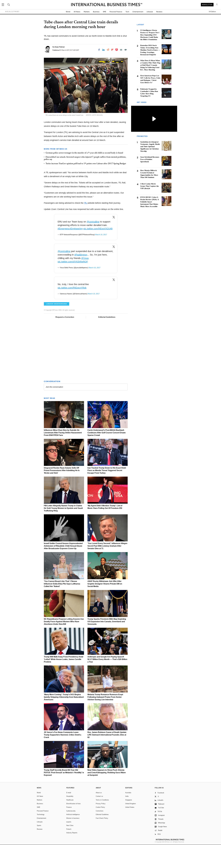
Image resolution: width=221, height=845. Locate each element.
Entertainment (138, 12)
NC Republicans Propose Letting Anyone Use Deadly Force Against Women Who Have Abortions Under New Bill (64, 621)
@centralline (93, 221)
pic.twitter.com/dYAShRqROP (73, 261)
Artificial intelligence (73, 814)
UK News (77, 12)
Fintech (68, 829)
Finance (69, 807)
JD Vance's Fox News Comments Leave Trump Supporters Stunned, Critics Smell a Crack (62, 734)
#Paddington (80, 254)
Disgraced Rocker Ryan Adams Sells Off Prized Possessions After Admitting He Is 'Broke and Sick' (62, 470)
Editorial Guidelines (106, 317)
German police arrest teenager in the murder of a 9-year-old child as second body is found (84, 153)
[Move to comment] (126, 50)
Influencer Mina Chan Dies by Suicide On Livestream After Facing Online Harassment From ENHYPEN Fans (63, 432)
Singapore (128, 800)
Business (96, 12)
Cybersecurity (71, 811)
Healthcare (69, 800)
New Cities (69, 825)
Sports (39, 825)
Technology (40, 814)
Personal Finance (116, 12)
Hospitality (69, 796)
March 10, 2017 (101, 235)
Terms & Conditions (102, 800)
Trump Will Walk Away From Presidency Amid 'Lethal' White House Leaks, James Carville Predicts (63, 659)
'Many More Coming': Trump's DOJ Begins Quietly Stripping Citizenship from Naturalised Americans (64, 697)
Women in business (72, 818)
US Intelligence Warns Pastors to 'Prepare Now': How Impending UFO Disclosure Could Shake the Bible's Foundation (150, 34)
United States (129, 807)
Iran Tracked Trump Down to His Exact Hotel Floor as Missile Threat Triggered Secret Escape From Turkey (106, 470)
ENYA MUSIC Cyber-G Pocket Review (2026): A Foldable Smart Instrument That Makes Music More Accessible (149, 201)
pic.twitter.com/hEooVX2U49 (97, 228)
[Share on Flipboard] (112, 50)
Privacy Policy (100, 803)
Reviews (159, 12)
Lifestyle (150, 12)
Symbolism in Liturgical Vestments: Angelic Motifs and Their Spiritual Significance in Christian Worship (150, 146)
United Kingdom (130, 803)
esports (68, 822)
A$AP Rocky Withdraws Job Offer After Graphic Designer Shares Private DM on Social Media (104, 583)
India (126, 796)
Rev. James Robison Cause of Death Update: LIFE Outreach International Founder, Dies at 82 (107, 734)
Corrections (99, 811)
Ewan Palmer (60, 47)
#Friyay (85, 258)
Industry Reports (71, 833)
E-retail (68, 793)
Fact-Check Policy (102, 818)
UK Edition (212, 12)
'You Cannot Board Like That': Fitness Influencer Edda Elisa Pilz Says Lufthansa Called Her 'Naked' (62, 583)
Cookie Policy (100, 807)
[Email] (121, 50)
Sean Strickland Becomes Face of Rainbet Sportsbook (149, 159)
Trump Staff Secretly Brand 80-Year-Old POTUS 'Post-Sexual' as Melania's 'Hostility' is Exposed (64, 772)
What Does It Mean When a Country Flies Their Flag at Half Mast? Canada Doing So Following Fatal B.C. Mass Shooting (150, 65)
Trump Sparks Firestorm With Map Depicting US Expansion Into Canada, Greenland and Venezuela (106, 621)
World (68, 12)
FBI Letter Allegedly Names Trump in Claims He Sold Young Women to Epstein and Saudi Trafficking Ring (63, 508)
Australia (128, 793)
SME (104, 12)
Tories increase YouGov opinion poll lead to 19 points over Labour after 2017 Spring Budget (86, 164)
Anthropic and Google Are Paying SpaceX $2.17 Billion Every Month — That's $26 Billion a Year (107, 659)
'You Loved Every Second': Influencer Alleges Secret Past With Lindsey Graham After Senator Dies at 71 (107, 545)
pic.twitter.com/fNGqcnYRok (72, 287)
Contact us (99, 796)
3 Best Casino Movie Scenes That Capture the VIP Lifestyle (149, 186)
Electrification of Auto (73, 803)
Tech (127, 12)
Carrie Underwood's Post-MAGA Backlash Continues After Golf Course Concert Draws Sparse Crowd (106, 432)
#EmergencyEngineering (70, 228)
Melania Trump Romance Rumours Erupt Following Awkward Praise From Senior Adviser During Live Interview (105, 697)
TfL (85, 203)
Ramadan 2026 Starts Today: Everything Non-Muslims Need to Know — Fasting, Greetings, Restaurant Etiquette (150, 50)
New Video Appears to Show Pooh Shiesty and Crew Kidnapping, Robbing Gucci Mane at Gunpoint (106, 772)
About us (99, 793)
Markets (87, 12)
